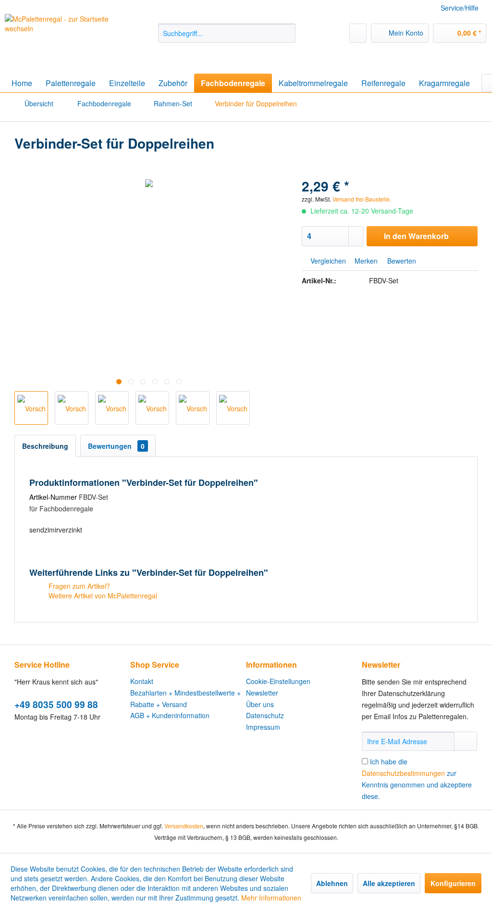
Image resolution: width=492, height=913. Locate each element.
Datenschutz (265, 715)
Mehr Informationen (271, 897)
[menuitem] (227, 33)
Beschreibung (45, 446)
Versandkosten (183, 826)
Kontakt (141, 681)
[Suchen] (286, 33)
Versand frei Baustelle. (361, 199)
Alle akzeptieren (389, 883)
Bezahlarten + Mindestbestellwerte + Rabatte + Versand (185, 698)
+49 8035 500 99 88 (56, 704)
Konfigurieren (453, 883)
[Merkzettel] (358, 33)
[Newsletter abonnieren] (465, 741)
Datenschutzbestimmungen (403, 773)
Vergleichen (327, 261)
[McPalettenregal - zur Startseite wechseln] (63, 37)
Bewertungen (116, 446)
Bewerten (400, 261)
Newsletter (262, 692)
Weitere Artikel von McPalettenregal (102, 595)
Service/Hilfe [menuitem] (459, 8)
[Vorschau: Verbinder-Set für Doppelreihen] (31, 408)
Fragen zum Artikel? (78, 586)
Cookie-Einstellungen (278, 681)
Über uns (260, 704)
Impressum (263, 727)
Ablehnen (332, 883)
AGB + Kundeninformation (169, 715)
